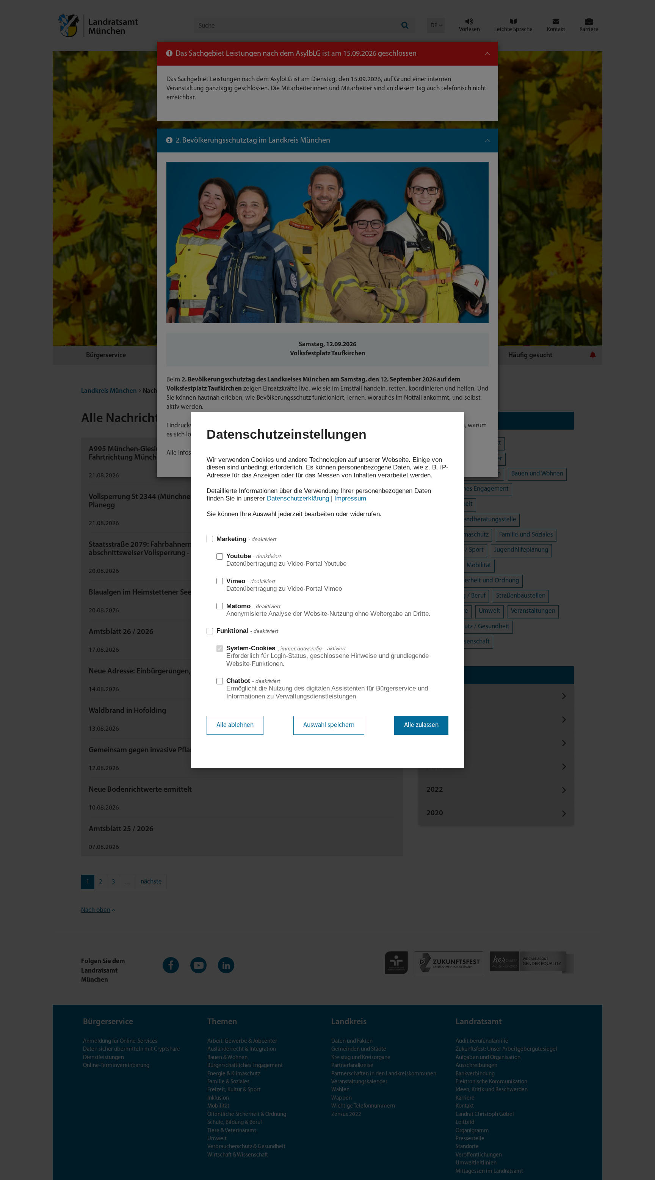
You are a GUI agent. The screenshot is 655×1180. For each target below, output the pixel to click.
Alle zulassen (421, 725)
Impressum (350, 498)
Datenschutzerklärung (298, 498)
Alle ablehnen (235, 725)
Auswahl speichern (328, 725)
